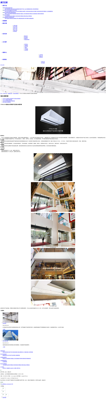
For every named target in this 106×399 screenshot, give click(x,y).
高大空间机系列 (3, 354)
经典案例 (5, 20)
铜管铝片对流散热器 (33, 13)
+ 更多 (4, 329)
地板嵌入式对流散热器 (24, 13)
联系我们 (5, 59)
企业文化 (26, 46)
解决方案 (5, 23)
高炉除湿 (15, 31)
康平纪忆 (18, 368)
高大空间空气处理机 (11, 355)
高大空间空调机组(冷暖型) (20, 11)
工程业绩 (26, 48)
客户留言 (43, 62)
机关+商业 (15, 26)
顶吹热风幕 (15, 352)
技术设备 (26, 37)
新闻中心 (5, 52)
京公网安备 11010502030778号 (7, 384)
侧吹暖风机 (5, 355)
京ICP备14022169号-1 (22, 378)
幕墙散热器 (28, 358)
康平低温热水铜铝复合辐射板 (10, 18)
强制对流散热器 (41, 13)
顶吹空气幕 (10, 352)
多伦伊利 (4, 323)
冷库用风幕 (30, 352)
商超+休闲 (15, 30)
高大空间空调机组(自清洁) (10, 11)
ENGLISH (1, 64)
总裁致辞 (26, 45)
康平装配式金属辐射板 (29, 18)
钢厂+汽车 (15, 29)
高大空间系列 (14, 10)
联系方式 (43, 61)
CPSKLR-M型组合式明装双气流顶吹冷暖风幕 (11, 98)
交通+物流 (15, 25)
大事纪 (25, 47)
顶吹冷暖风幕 (15, 93)
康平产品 (5, 5)
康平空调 (4, 2)
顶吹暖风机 (17, 355)
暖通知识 (41, 57)
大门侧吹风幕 (25, 352)
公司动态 (41, 54)
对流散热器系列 (13, 12)
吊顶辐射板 (5, 361)
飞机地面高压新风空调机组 (10, 16)
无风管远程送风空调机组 (41, 11)
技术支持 (5, 33)
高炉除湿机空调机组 (20, 16)
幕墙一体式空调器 (8, 13)
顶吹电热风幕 (5, 352)
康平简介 (26, 44)
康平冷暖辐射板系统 (21, 18)
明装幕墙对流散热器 (16, 13)
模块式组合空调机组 (28, 16)
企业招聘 (26, 50)
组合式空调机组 (7, 14)
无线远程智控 (26, 39)
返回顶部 (4, 397)
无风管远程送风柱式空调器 (31, 11)
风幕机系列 (10, 7)
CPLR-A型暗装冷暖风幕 (7, 99)
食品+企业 (15, 27)
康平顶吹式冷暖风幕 (7, 102)
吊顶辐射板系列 (11, 17)
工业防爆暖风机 (50, 11)
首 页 (1, 93)
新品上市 (41, 55)
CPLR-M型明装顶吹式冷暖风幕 (9, 100)
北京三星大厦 (5, 340)
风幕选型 (26, 38)
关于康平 (5, 41)
